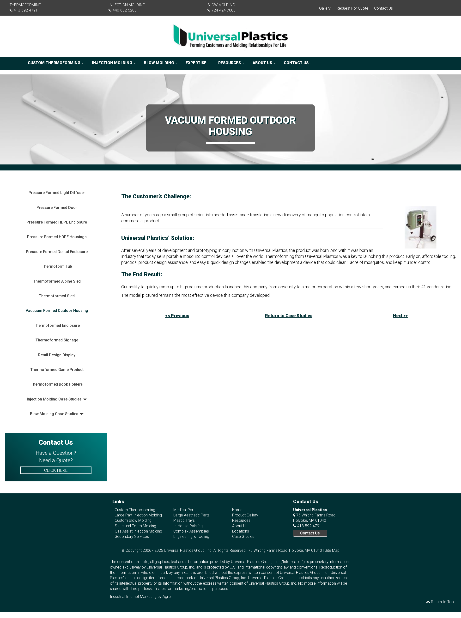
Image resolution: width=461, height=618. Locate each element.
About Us (263, 63)
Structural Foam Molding (135, 526)
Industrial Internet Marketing (133, 596)
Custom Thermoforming (54, 63)
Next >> (400, 315)
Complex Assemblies (191, 531)
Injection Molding (112, 63)
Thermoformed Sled (57, 296)
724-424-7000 (224, 10)
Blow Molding (159, 63)
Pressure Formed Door (56, 207)
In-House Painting (188, 526)
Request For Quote (352, 8)
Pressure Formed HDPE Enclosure (57, 222)
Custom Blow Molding (133, 520)
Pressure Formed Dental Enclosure (57, 251)
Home (237, 510)
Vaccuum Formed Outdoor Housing (57, 310)
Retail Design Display (56, 355)
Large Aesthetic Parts (191, 515)
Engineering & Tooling (191, 536)
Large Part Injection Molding (138, 515)
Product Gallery (245, 515)
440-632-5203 (125, 10)
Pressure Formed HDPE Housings (57, 237)
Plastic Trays (184, 520)
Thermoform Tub (57, 266)
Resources (230, 63)
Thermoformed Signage (57, 340)
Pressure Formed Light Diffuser (57, 192)
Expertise (196, 63)
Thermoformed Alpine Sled (57, 281)
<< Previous (177, 315)
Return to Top (442, 602)
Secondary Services (132, 536)
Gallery (325, 8)
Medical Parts (184, 510)
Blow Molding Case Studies (54, 414)
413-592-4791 (26, 10)
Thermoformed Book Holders (57, 384)
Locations (240, 531)
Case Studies (243, 536)
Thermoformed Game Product (57, 369)
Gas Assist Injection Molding (138, 531)
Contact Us (383, 8)
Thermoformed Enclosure (57, 325)
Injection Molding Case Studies (54, 399)
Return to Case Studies (288, 315)
